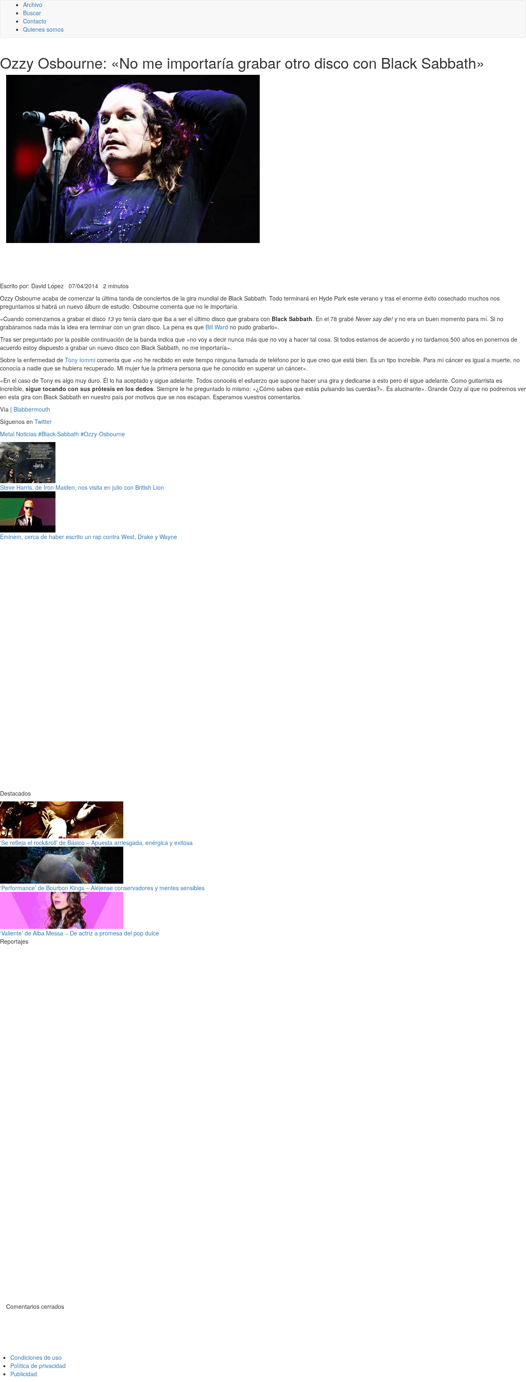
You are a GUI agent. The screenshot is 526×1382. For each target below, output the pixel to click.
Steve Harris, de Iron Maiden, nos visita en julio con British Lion (82, 487)
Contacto (34, 21)
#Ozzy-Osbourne (103, 434)
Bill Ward (216, 327)
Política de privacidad (38, 1365)
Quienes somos (43, 29)
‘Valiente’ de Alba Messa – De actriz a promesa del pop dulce (79, 933)
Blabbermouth (32, 409)
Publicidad (23, 1374)
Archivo (32, 4)
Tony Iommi (80, 360)
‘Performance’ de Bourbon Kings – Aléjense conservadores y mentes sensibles (102, 888)
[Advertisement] (201, 261)
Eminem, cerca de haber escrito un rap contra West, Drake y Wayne (88, 536)
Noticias (26, 434)
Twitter (43, 421)
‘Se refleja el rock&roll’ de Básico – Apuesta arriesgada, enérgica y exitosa (96, 842)
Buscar (32, 13)
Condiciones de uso (36, 1357)
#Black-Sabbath (58, 434)
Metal (7, 434)
